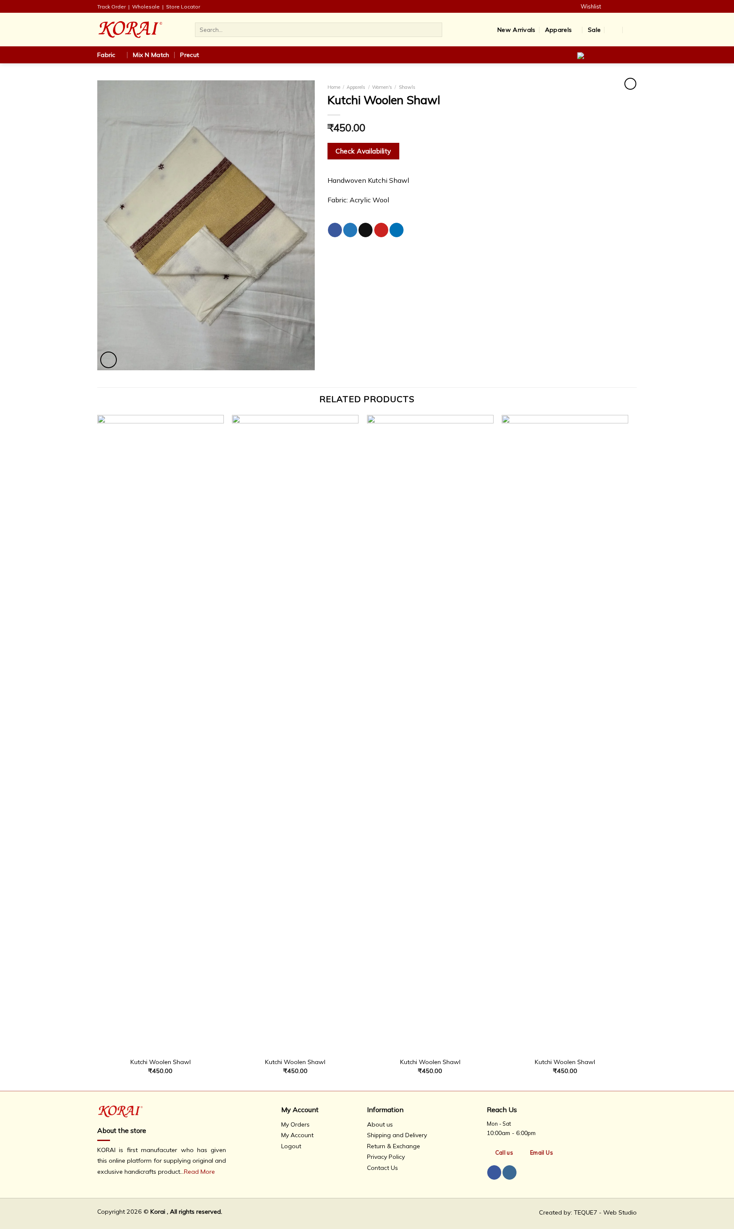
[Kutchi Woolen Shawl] (160, 734)
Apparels (558, 30)
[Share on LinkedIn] (397, 230)
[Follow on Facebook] (618, 6)
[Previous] (97, 752)
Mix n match (151, 55)
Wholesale (146, 6)
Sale (594, 30)
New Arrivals (516, 30)
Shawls (407, 87)
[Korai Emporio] (139, 29)
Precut (189, 55)
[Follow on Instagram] (630, 6)
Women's (382, 87)
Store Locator (183, 6)
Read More (199, 1171)
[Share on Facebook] (335, 230)
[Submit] (434, 30)
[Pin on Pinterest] (381, 230)
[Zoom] (108, 360)
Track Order (111, 6)
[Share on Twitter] (350, 230)
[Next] (627, 752)
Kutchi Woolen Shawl (160, 1062)
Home (333, 87)
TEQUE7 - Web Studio (605, 1212)
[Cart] (632, 29)
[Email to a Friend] (366, 230)
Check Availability (363, 151)
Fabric (106, 55)
